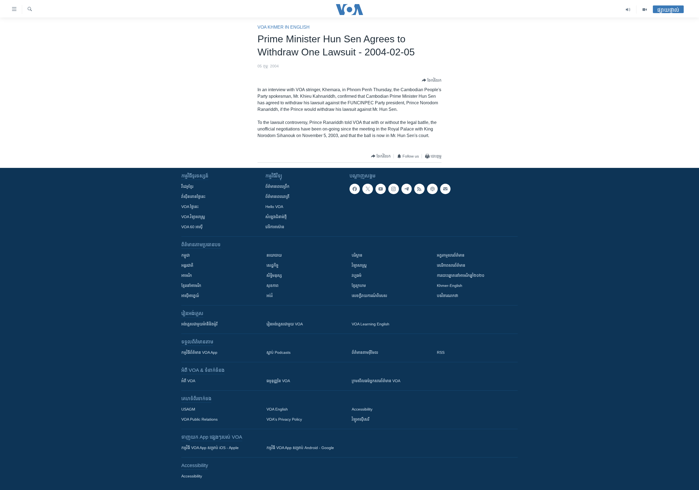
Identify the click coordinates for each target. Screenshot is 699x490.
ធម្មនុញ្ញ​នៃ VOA (278, 381)
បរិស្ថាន (357, 255)
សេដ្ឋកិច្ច (272, 265)
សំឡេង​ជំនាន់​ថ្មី (276, 217)
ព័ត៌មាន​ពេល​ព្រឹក (277, 186)
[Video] (644, 9)
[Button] (432, 80)
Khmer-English (449, 285)
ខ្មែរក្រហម (359, 285)
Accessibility (362, 409)
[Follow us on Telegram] (406, 189)
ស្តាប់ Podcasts (278, 352)
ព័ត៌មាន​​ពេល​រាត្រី (277, 196)
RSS (441, 352)
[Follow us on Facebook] (355, 189)
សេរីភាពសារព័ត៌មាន (451, 265)
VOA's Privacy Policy (284, 419)
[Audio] (628, 9)
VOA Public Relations (199, 419)
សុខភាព (272, 285)
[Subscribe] (445, 189)
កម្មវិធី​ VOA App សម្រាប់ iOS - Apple (210, 448)
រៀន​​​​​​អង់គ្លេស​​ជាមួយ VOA (284, 324)
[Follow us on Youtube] (380, 189)
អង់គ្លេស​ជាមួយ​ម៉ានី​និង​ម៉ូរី (199, 324)
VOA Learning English (370, 324)
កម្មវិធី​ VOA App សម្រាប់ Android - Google (300, 448)
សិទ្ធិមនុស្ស (274, 275)
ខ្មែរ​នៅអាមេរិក (191, 285)
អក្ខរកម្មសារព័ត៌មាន (450, 255)
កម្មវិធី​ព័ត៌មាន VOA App (199, 352)
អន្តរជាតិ (187, 265)
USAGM (188, 409)
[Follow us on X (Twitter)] (367, 189)
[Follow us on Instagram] (393, 189)
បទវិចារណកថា (447, 295)
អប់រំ (269, 295)
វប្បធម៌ (357, 275)
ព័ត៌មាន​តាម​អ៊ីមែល (365, 352)
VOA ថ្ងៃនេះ (190, 206)
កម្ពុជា (185, 255)
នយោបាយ (274, 255)
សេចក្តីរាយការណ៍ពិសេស (369, 295)
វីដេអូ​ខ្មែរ (187, 186)
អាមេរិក (186, 275)
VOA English (277, 409)
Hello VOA (274, 206)
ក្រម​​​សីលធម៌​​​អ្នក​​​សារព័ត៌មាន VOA (376, 381)
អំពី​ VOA (188, 381)
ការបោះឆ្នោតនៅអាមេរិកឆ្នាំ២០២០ (460, 275)
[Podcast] (432, 189)
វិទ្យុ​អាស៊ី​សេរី (360, 419)
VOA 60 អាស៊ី (192, 227)
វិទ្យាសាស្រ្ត (359, 265)
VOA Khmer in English (283, 27)
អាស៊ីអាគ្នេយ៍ (190, 295)
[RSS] (419, 189)
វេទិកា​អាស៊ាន (274, 227)
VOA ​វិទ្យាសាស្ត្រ (193, 217)
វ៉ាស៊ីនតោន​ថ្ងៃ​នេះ (193, 196)
